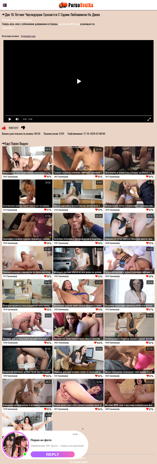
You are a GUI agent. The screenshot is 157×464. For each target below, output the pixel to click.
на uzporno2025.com (69, 24)
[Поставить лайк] (4, 128)
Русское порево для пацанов (17, 20)
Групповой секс (28, 36)
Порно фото (8, 28)
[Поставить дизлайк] (23, 128)
